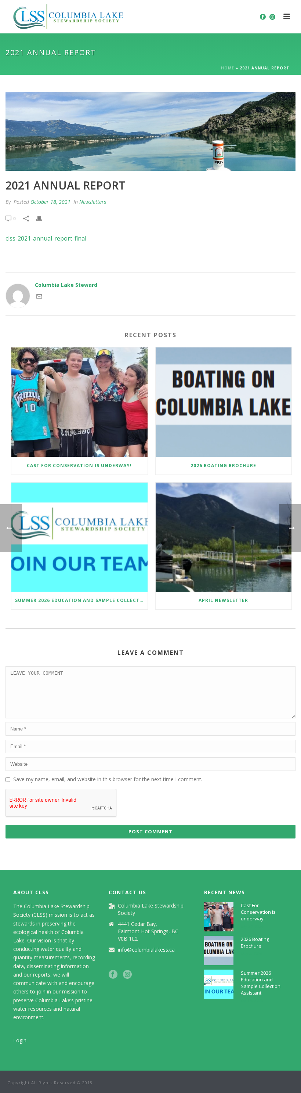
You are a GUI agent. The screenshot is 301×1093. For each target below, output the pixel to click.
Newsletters (92, 201)
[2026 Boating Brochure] (224, 402)
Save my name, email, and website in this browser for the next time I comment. (107, 779)
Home (227, 68)
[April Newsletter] (224, 537)
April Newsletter (223, 600)
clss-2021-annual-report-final (46, 238)
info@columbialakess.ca (146, 949)
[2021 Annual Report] (150, 131)
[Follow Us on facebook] (113, 975)
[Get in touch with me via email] (39, 297)
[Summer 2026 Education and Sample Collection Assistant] (79, 537)
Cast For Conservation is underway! (79, 465)
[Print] (43, 218)
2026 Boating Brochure (223, 465)
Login (19, 1040)
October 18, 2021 (50, 201)
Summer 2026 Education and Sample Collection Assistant (81, 600)
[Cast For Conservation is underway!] (79, 402)
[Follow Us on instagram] (127, 975)
